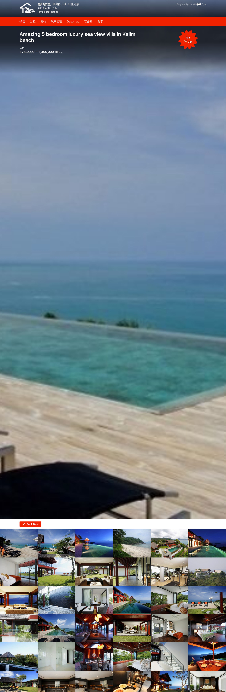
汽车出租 (56, 21)
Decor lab (73, 21)
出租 (33, 21)
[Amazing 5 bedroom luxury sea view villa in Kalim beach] (113, 259)
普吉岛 (88, 21)
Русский (191, 4)
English (180, 4)
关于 (100, 21)
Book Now (32, 524)
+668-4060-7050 (48, 8)
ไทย (204, 4)
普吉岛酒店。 (45, 4)
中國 (198, 4)
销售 (22, 21)
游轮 (43, 21)
